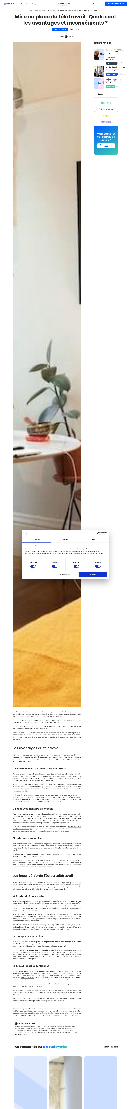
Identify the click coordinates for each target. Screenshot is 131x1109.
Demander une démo (116, 4)
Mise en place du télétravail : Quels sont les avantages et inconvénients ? (74, 11)
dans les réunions (27, 978)
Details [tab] (65, 539)
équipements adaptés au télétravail (39, 780)
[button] (23, 4)
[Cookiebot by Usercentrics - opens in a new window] (98, 533)
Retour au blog (111, 1046)
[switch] (54, 566)
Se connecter (98, 4)
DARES (60, 726)
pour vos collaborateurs (22, 975)
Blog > (31, 11)
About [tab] (94, 539)
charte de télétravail (31, 759)
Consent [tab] (37, 539)
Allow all (93, 574)
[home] (8, 4)
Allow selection (65, 574)
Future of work (39, 11)
